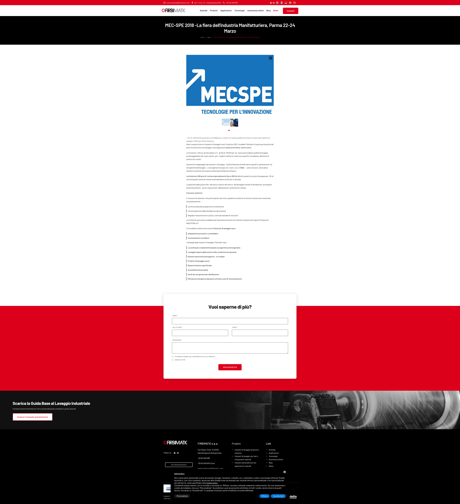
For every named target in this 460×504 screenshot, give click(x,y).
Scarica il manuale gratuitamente (32, 417)
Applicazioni (226, 10)
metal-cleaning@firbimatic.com (178, 3)
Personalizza (182, 496)
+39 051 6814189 (232, 3)
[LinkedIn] (274, 2)
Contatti (290, 11)
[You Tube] (271, 2)
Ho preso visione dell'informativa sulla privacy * (195, 357)
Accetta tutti (278, 496)
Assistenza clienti (255, 10)
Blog (268, 10)
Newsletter (180, 360)
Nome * (175, 316)
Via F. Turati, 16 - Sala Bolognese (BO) (207, 3)
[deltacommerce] (291, 497)
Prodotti (214, 10)
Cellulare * (177, 327)
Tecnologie (239, 10)
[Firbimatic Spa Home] (173, 8)
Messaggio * (177, 340)
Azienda (203, 10)
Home (202, 37)
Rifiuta (264, 496)
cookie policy (212, 483)
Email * (235, 327)
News (275, 10)
